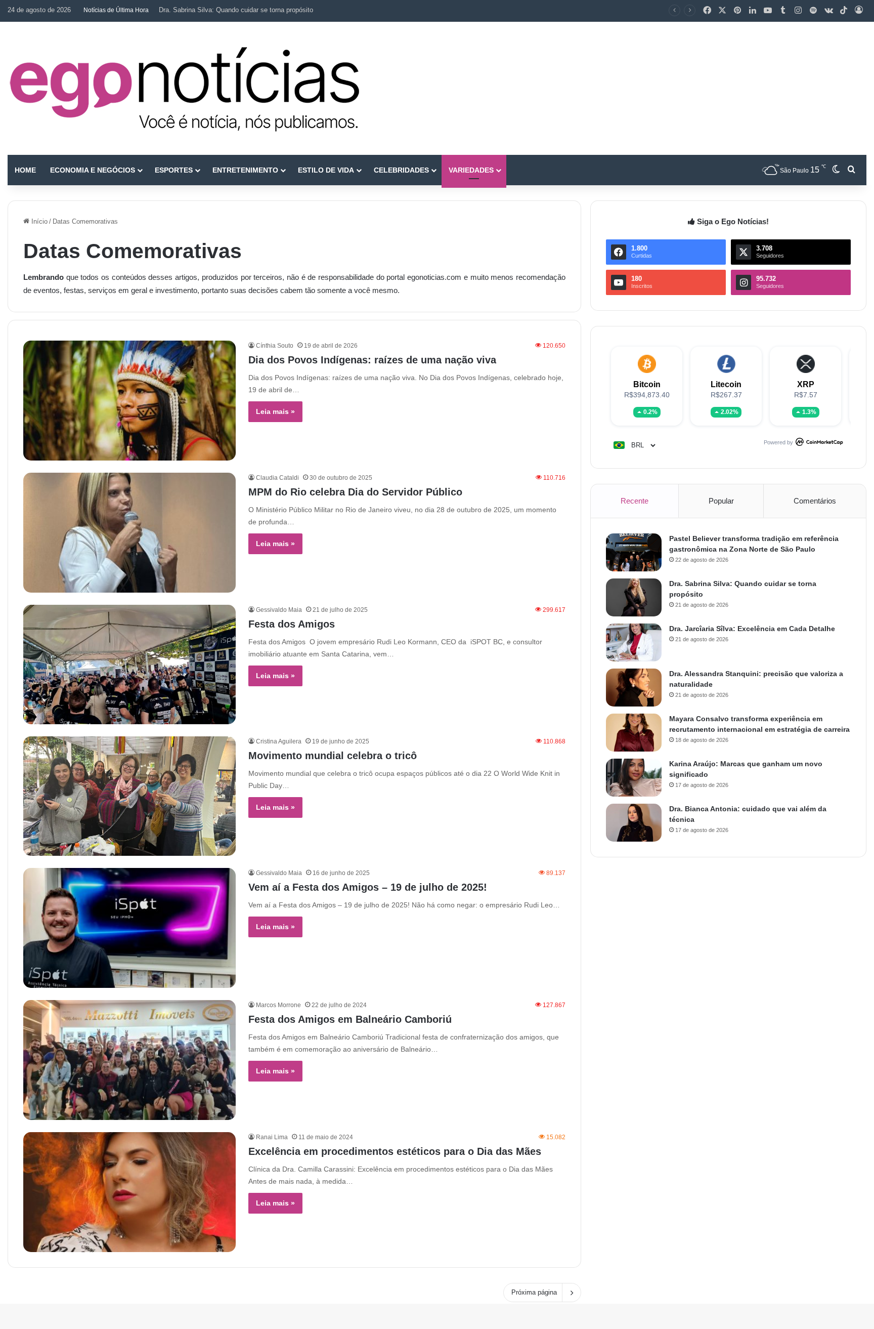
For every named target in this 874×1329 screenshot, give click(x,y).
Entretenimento (245, 170)
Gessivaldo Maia (279, 609)
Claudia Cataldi (277, 477)
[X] (722, 10)
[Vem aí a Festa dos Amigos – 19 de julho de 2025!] (129, 928)
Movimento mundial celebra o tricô (332, 755)
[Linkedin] (752, 10)
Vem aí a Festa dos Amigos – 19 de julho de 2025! (367, 887)
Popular (721, 500)
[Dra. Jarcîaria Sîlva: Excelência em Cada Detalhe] (634, 642)
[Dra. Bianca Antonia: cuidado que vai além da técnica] (634, 823)
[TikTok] (843, 10)
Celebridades (401, 170)
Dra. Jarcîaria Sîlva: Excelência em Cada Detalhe (231, 10)
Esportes (174, 170)
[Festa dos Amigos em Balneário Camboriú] (129, 1060)
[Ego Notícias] (185, 88)
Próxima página (534, 1292)
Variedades (471, 170)
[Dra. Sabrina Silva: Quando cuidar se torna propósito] (634, 597)
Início (38, 221)
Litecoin (726, 384)
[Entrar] (858, 11)
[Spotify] (813, 10)
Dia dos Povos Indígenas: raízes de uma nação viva (372, 359)
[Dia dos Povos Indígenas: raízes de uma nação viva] (129, 401)
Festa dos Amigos (291, 624)
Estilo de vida (326, 170)
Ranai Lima (272, 1137)
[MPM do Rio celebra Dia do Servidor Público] (129, 533)
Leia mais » (275, 411)
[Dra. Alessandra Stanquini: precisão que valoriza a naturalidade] (634, 688)
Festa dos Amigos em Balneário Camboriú (350, 1019)
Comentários (815, 500)
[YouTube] (767, 10)
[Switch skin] (836, 170)
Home (25, 170)
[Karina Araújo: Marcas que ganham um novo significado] (634, 778)
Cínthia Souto (274, 345)
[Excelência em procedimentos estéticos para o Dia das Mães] (129, 1192)
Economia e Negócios (92, 170)
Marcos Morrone (278, 1005)
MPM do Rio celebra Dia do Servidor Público (355, 491)
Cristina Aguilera (278, 741)
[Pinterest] (737, 10)
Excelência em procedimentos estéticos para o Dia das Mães (394, 1151)
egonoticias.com (434, 277)
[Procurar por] (851, 170)
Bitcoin (647, 384)
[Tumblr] (783, 10)
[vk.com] (828, 10)
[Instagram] (798, 10)
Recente (634, 500)
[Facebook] (707, 10)
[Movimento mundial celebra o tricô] (129, 796)
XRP (805, 384)
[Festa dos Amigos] (129, 664)
